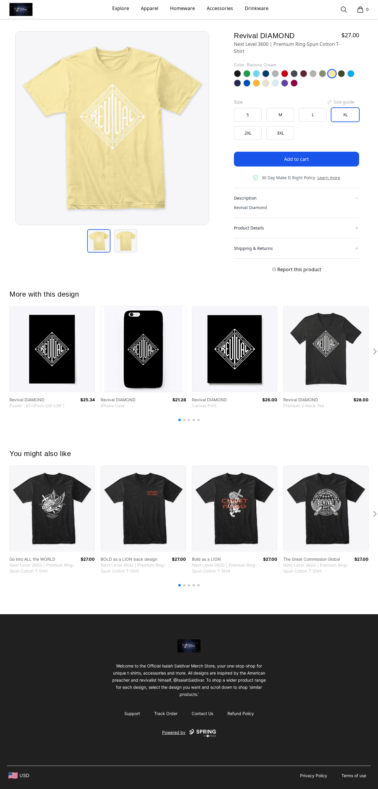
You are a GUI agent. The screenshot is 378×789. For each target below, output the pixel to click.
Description (245, 198)
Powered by (173, 732)
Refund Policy (240, 713)
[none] (340, 102)
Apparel (149, 8)
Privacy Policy (313, 775)
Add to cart (296, 159)
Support (132, 713)
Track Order (165, 713)
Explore (120, 8)
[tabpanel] (112, 128)
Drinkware (256, 8)
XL (345, 114)
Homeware (182, 8)
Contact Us (202, 713)
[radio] (248, 115)
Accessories (220, 8)
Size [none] (238, 102)
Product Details (249, 228)
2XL (248, 133)
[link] (52, 349)
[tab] (99, 241)
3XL (280, 133)
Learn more (328, 177)
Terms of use (353, 775)
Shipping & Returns (253, 248)
